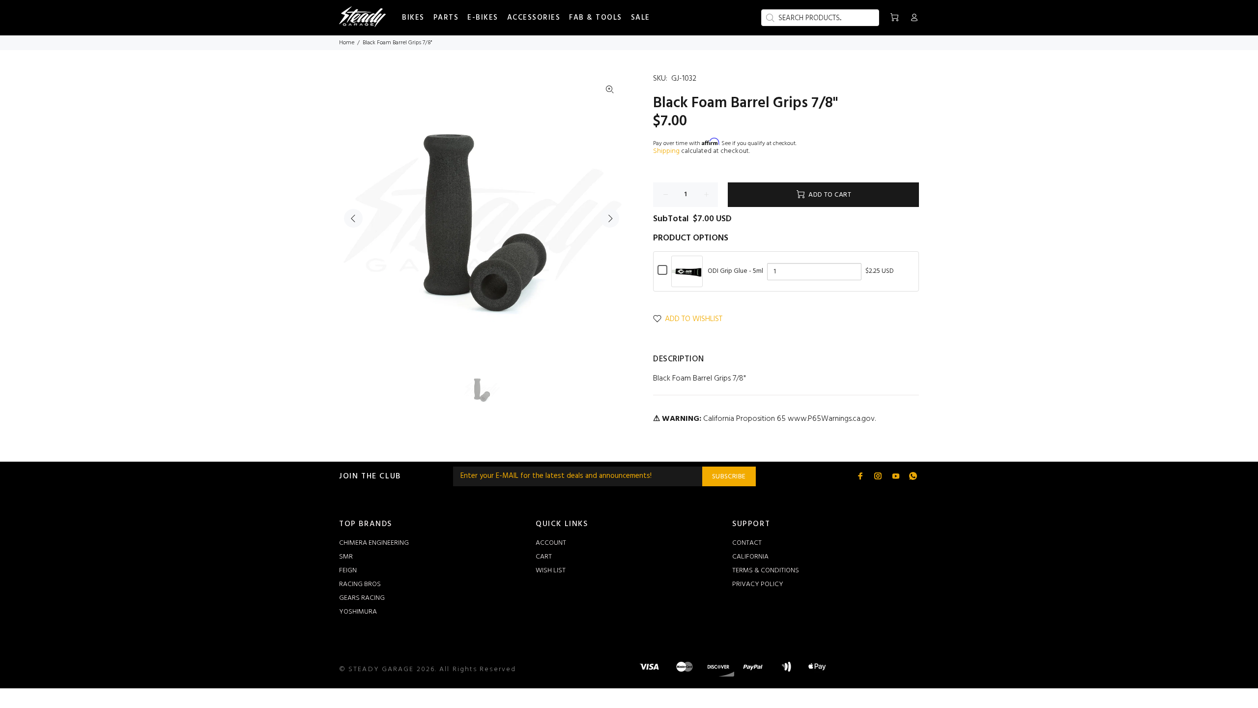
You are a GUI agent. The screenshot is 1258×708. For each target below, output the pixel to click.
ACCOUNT (551, 543)
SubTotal (671, 219)
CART (544, 556)
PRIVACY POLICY (757, 584)
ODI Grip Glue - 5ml (735, 271)
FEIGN (348, 570)
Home (346, 43)
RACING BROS (360, 584)
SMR (346, 556)
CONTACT (747, 543)
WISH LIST (551, 570)
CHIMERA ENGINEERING (374, 543)
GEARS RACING (362, 598)
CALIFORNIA (750, 556)
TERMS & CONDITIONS (765, 570)
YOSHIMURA (358, 612)
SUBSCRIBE (729, 476)
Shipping (666, 151)
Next (609, 218)
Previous (353, 218)
